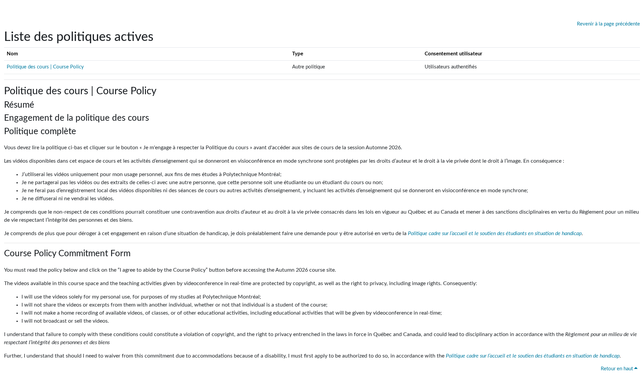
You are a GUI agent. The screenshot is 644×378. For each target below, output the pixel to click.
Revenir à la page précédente (608, 23)
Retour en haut (617, 368)
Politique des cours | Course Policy (45, 66)
